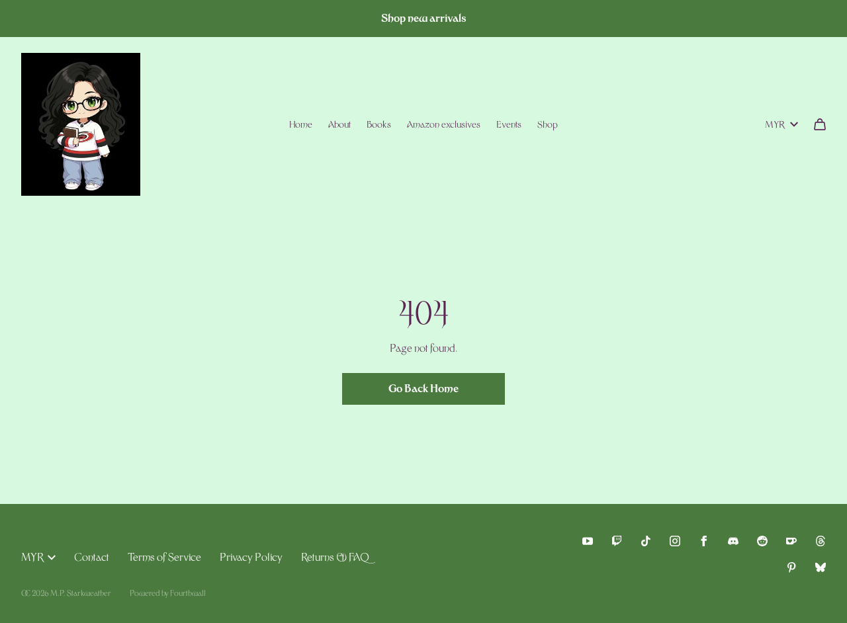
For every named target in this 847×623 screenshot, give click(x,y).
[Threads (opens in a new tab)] (820, 541)
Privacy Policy (251, 557)
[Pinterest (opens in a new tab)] (791, 567)
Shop (547, 124)
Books (379, 124)
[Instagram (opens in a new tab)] (675, 541)
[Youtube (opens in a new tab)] (587, 541)
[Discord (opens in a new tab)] (733, 541)
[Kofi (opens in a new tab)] (791, 541)
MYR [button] (775, 124)
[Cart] (820, 124)
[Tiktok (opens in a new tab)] (645, 541)
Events (508, 124)
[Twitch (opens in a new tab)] (616, 541)
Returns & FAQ (335, 557)
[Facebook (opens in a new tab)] (704, 541)
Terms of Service (164, 557)
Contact (91, 557)
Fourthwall (188, 593)
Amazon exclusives (443, 124)
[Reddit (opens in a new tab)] (762, 541)
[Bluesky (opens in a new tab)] (820, 567)
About (339, 124)
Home (300, 124)
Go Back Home (423, 388)
